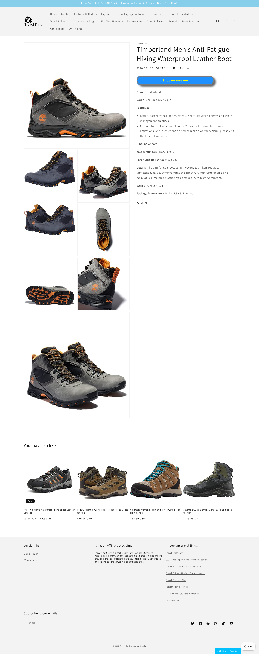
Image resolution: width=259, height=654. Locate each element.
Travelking (124, 646)
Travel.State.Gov (174, 552)
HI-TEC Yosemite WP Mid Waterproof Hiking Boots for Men (102, 511)
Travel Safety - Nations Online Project (185, 573)
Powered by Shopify (137, 646)
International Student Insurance (182, 593)
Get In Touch (31, 553)
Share (144, 202)
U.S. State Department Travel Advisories (186, 559)
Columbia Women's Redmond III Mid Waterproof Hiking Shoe (155, 511)
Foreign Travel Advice (177, 586)
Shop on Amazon (175, 80)
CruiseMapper (173, 600)
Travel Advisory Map (176, 580)
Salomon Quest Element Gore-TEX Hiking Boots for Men (208, 511)
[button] (218, 21)
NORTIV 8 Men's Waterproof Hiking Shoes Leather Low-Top (49, 511)
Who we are (30, 559)
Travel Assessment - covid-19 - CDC (183, 566)
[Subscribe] (83, 623)
